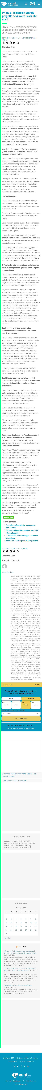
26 (21, 930)
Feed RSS (22, 947)
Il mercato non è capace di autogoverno (22, 541)
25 (16, 930)
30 (6, 933)
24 (11, 930)
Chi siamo (6, 1058)
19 (21, 926)
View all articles (8, 572)
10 (11, 923)
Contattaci (30, 1061)
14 (31, 923)
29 (35, 930)
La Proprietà (28, 1058)
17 (11, 926)
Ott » (9, 938)
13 (26, 923)
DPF (12, 1058)
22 (35, 926)
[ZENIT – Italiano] (11, 4)
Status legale (12, 1061)
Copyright (22, 1061)
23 (6, 930)
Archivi (4, 40)
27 (26, 930)
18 (16, 926)
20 (26, 926)
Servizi (35, 1058)
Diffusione (19, 1058)
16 (6, 926)
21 (31, 926)
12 (21, 923)
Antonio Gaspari (28, 38)
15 (35, 923)
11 (16, 923)
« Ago (5, 938)
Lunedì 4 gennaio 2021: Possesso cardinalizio (18, 985)
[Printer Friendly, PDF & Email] (8, 517)
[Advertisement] (21, 757)
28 (31, 930)
